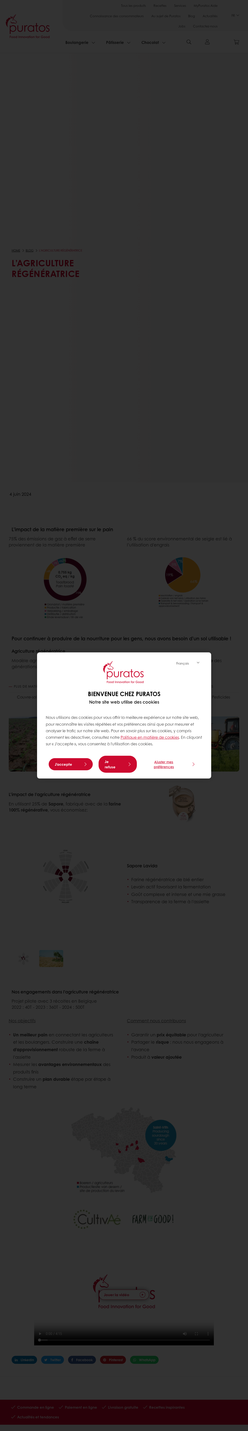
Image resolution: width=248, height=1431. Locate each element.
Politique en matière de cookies (150, 737)
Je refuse (110, 764)
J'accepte (63, 764)
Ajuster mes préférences (164, 764)
